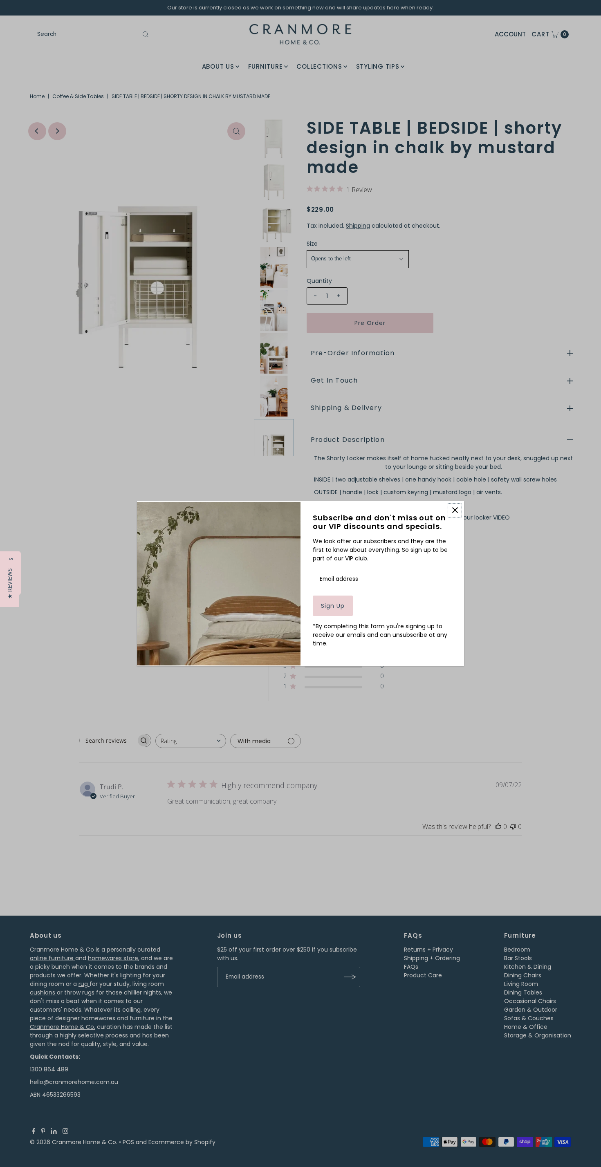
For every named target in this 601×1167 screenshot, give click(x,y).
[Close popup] (455, 510)
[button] (9, 583)
